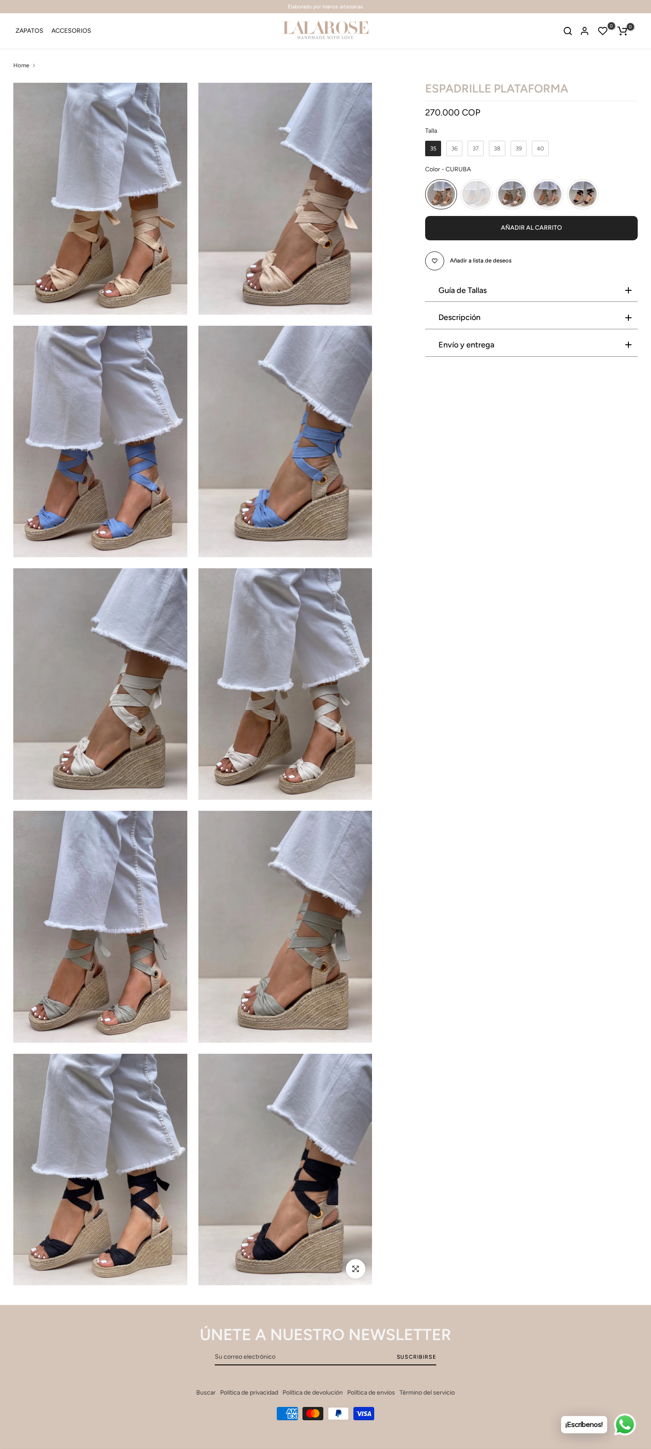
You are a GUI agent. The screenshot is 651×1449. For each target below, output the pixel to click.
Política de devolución (313, 1392)
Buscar (206, 1392)
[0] (603, 31)
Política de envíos (371, 1392)
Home (21, 65)
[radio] (433, 148)
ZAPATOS (29, 31)
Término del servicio (427, 1392)
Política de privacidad (249, 1392)
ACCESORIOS (71, 31)
